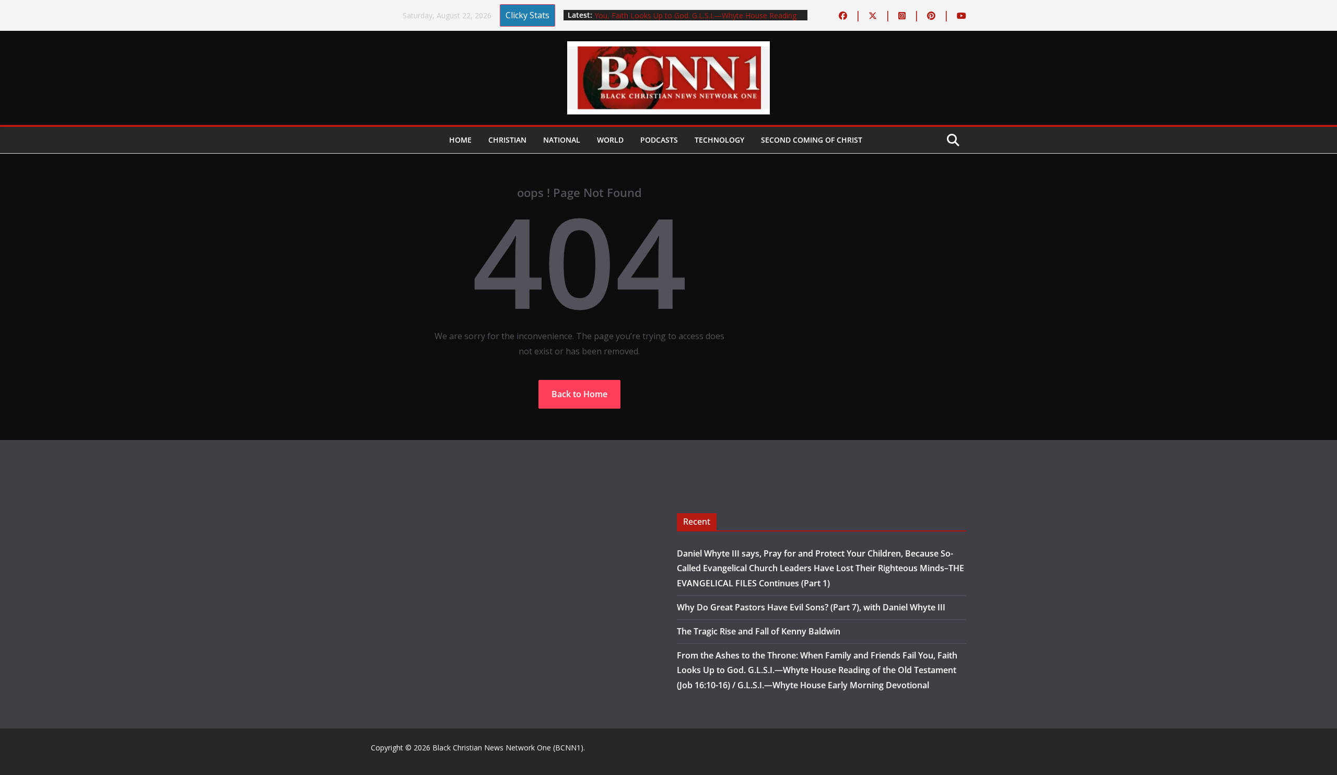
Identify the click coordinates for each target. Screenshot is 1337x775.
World (610, 140)
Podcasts (659, 140)
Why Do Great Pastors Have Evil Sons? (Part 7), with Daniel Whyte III (811, 607)
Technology (719, 140)
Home (460, 140)
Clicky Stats (527, 15)
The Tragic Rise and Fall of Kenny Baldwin (758, 631)
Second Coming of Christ (811, 140)
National (561, 140)
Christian (507, 140)
